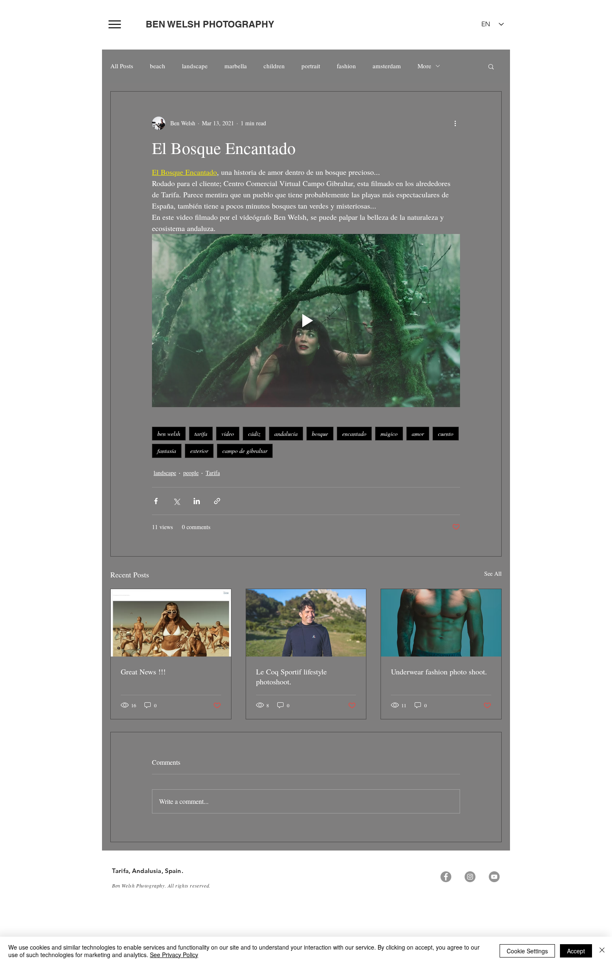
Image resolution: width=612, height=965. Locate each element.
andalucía (286, 434)
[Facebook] (445, 876)
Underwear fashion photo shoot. (439, 671)
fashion (346, 66)
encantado (354, 434)
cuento (445, 434)
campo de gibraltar (244, 451)
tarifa (200, 434)
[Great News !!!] (171, 623)
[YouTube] (494, 876)
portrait (310, 66)
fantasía (166, 451)
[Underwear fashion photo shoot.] (441, 623)
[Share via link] (217, 501)
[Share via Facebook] (156, 501)
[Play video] (306, 320)
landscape (195, 66)
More (424, 66)
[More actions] (455, 123)
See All (493, 573)
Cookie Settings (527, 951)
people (191, 473)
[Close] (602, 950)
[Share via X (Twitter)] (176, 501)
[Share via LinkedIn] (197, 501)
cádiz (254, 434)
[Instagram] (470, 876)
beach (157, 66)
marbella (235, 66)
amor (418, 434)
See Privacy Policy (174, 954)
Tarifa (213, 473)
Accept (576, 951)
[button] (491, 66)
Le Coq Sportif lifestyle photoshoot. (291, 676)
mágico (389, 434)
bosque (320, 434)
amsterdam (387, 66)
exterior (199, 451)
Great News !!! (143, 671)
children (274, 66)
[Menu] (114, 24)
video (227, 434)
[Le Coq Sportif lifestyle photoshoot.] (306, 623)
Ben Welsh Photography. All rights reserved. (161, 885)
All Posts (121, 66)
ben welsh (168, 434)
